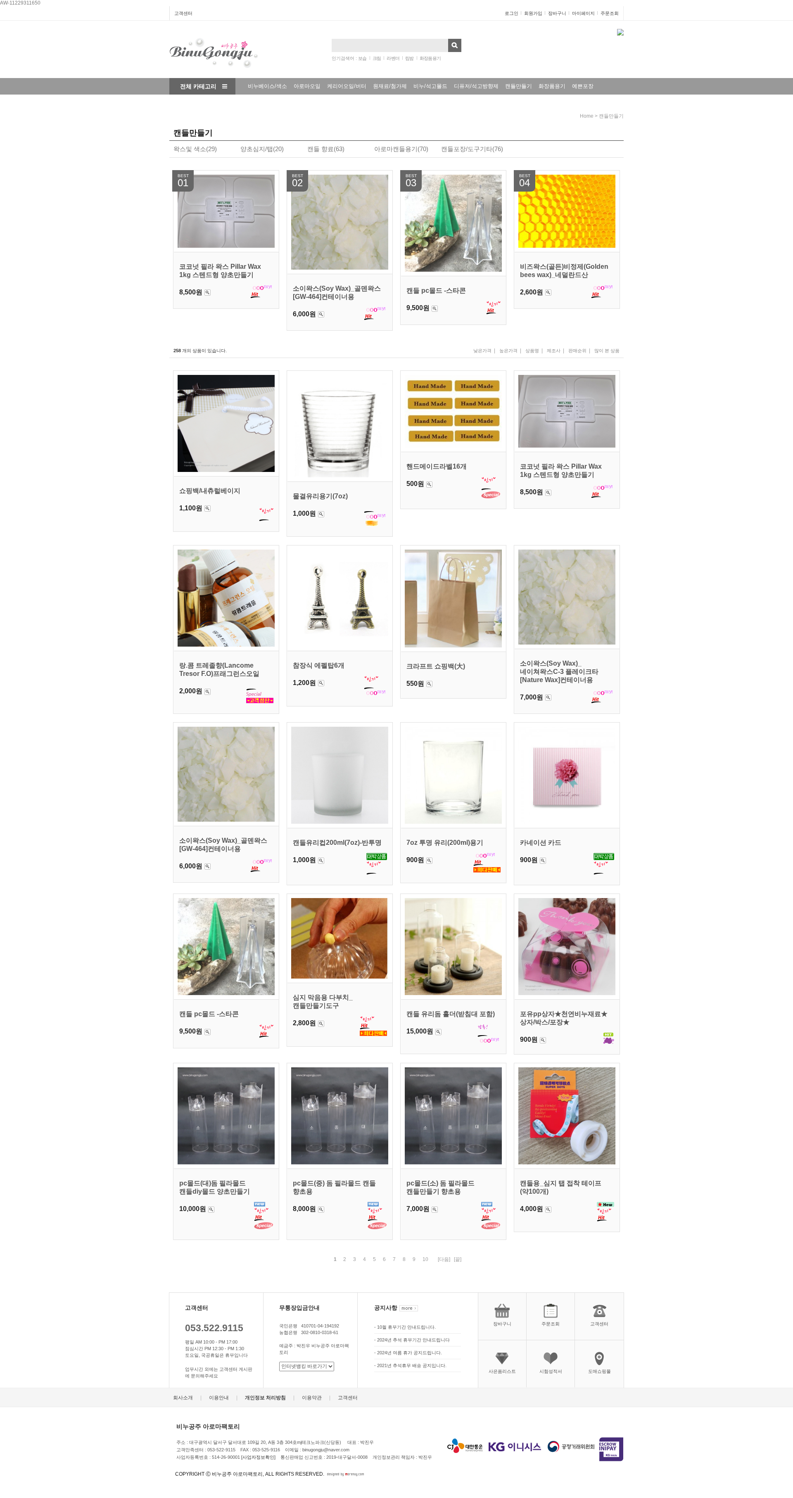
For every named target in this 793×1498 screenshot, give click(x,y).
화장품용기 (430, 58)
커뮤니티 (253, 103)
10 (425, 1259)
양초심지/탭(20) (262, 148)
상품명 (532, 350)
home (587, 116)
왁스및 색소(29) (195, 148)
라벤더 (393, 58)
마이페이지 (583, 13)
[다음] (444, 1259)
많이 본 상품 (607, 350)
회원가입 (533, 13)
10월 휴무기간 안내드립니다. (406, 1327)
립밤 (409, 58)
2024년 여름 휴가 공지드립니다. (409, 1352)
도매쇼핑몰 (599, 1371)
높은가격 (508, 350)
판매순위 (577, 350)
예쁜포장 (583, 86)
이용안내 (219, 1398)
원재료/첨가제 (390, 86)
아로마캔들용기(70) (401, 148)
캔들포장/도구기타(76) (472, 148)
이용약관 (312, 1398)
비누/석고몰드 (430, 86)
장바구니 (557, 13)
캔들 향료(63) (325, 148)
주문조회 (610, 13)
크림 (377, 58)
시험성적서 (550, 1371)
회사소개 (183, 1398)
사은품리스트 (502, 1371)
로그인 (511, 13)
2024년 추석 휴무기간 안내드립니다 (413, 1339)
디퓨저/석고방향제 (476, 86)
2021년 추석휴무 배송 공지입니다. (411, 1365)
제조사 (553, 350)
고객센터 (183, 13)
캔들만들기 (518, 86)
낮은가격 (482, 350)
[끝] (457, 1259)
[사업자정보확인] (258, 1457)
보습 (362, 58)
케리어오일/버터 (346, 86)
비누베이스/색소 (267, 86)
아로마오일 (307, 86)
